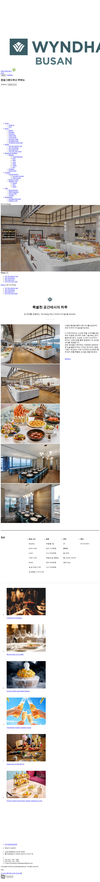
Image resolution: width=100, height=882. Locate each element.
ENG (2, 73)
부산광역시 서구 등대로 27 (14, 858)
